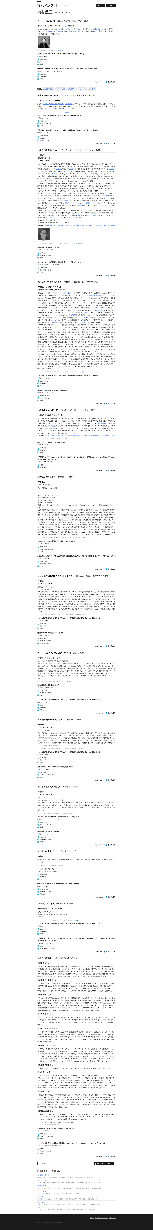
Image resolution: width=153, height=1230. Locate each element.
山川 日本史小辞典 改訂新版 (49, 719)
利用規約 (92, 1218)
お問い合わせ (112, 1218)
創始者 (61, 104)
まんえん (78, 164)
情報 (59, 50)
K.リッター (66, 359)
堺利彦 (88, 203)
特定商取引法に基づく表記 (101, 1218)
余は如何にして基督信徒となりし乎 (97, 225)
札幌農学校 (68, 104)
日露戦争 (49, 31)
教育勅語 (96, 29)
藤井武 (80, 215)
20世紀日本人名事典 (46, 477)
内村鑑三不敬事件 (48, 89)
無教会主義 (54, 104)
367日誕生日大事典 (46, 903)
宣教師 (112, 169)
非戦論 (60, 31)
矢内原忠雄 (96, 215)
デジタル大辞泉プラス (47, 851)
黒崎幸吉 (55, 322)
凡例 (62, 50)
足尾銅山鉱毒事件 (100, 310)
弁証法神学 (87, 317)
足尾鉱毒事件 (72, 89)
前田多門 (83, 322)
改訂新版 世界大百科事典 (49, 282)
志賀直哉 (76, 435)
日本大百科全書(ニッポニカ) (50, 150)
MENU (39, 1)
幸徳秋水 (67, 203)
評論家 (68, 29)
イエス (71, 169)
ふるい (91, 310)
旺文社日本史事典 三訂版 (48, 786)
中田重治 (52, 205)
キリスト (46, 104)
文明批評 (105, 196)
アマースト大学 (45, 178)
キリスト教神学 (60, 89)
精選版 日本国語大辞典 (47, 95)
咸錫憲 (47, 435)
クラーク (59, 169)
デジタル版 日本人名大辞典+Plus (52, 653)
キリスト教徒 (82, 89)
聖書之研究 (76, 31)
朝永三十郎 (92, 89)
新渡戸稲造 (54, 174)
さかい (93, 203)
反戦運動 (92, 435)
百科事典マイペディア (47, 410)
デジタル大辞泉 (44, 21)
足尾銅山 (66, 200)
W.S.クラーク (92, 295)
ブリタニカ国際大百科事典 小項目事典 (54, 576)
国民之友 (60, 435)
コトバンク (45, 5)
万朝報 (113, 435)
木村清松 (81, 205)
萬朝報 (112, 225)
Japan (88, 174)
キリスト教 (56, 29)
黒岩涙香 (86, 312)
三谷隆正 (52, 218)
